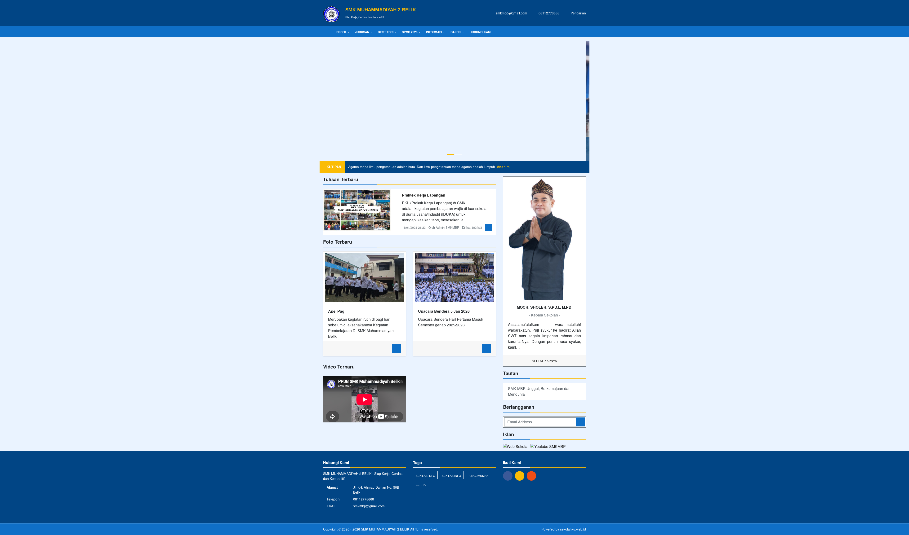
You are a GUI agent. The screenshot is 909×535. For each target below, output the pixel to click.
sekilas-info (425, 361)
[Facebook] (509, 361)
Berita (421, 370)
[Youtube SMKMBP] (548, 332)
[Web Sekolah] (516, 332)
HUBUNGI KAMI (480, 32)
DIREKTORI (385, 32)
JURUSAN (362, 32)
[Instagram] (521, 361)
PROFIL (341, 32)
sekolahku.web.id (573, 414)
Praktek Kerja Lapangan (423, 80)
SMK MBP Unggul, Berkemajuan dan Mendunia (539, 277)
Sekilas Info (451, 361)
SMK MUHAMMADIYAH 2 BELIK (384, 414)
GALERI (455, 32)
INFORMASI (434, 32)
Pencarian (578, 13)
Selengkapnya (544, 246)
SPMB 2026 (410, 32)
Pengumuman (478, 361)
